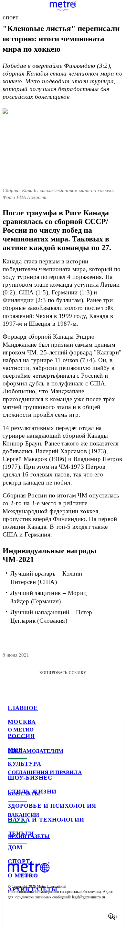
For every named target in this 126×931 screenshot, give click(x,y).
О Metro (23, 875)
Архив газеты (33, 889)
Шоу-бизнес (30, 777)
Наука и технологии (46, 819)
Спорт (19, 861)
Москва (22, 722)
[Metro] (63, 5)
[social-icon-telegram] (31, 916)
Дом (15, 847)
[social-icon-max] (64, 916)
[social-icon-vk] (14, 916)
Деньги (21, 833)
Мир (15, 750)
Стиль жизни (32, 791)
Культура (24, 764)
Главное (23, 708)
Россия (21, 736)
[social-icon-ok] (47, 916)
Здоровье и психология (52, 806)
